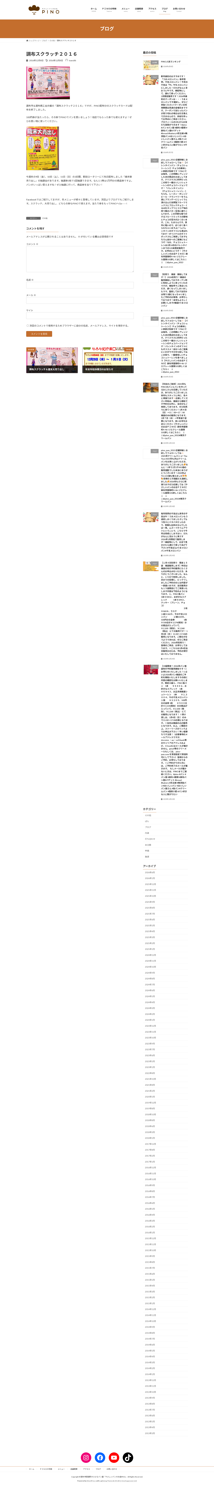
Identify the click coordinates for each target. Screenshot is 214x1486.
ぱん (147, 821)
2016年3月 (150, 1220)
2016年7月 (150, 1197)
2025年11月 (150, 890)
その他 (44, 218)
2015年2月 (150, 1297)
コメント (32, 244)
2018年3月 (150, 1132)
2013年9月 (150, 1398)
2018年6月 (150, 1126)
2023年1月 (150, 1067)
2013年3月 (150, 1433)
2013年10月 (150, 1392)
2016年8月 (150, 1191)
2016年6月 (150, 1203)
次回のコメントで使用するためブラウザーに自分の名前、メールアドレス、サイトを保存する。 (80, 325)
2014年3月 (150, 1362)
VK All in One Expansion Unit (126, 1481)
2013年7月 (150, 1409)
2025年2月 (150, 943)
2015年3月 (150, 1291)
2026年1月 (150, 878)
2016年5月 (150, 1209)
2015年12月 (150, 1238)
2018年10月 (150, 1114)
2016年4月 (150, 1215)
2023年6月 (150, 1055)
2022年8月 (150, 1073)
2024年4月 (150, 1002)
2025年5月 (150, 925)
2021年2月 (150, 1090)
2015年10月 (150, 1250)
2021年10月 (150, 1079)
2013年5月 (150, 1421)
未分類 (148, 845)
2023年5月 (150, 1061)
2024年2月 (150, 1014)
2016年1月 (150, 1232)
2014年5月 (150, 1350)
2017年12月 (150, 1144)
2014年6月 (150, 1344)
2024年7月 (150, 984)
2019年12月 (150, 1102)
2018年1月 (150, 1138)
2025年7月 (150, 913)
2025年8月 (150, 907)
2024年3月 (150, 1008)
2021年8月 (150, 1085)
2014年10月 (150, 1321)
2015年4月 (150, 1285)
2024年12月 (150, 955)
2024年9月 (150, 972)
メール (31, 295)
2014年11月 (150, 1315)
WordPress (91, 1481)
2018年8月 (150, 1120)
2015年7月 (150, 1268)
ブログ (148, 827)
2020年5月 (150, 1096)
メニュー (61, 1469)
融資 (147, 856)
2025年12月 (150, 884)
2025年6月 (150, 919)
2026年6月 (150, 872)
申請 (147, 850)
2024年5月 (150, 996)
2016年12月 (150, 1167)
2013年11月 (150, 1386)
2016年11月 (150, 1173)
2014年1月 (150, 1374)
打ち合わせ (150, 839)
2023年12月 (150, 1026)
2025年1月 (150, 949)
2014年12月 (150, 1309)
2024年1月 (150, 1020)
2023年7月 (150, 1049)
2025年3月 (150, 937)
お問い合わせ (112, 1469)
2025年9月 (150, 902)
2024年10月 (150, 967)
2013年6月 (150, 1415)
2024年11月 (150, 961)
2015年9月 (150, 1256)
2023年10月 (150, 1037)
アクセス (86, 1469)
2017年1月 (150, 1161)
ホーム (31, 1469)
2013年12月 (150, 1380)
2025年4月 (150, 931)
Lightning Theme (106, 1481)
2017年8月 (150, 1150)
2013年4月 (150, 1427)
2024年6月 (150, 990)
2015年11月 (150, 1244)
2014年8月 (150, 1333)
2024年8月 (150, 978)
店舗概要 (73, 1469)
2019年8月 (150, 1108)
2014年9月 (150, 1327)
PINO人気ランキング (171, 61)
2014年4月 (150, 1356)
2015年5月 (150, 1279)
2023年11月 (150, 1031)
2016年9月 (150, 1185)
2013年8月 (150, 1404)
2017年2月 (150, 1156)
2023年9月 (150, 1043)
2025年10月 (150, 896)
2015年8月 (150, 1262)
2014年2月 (150, 1368)
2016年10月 (150, 1179)
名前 (30, 279)
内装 (147, 833)
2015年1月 (150, 1303)
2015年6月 (150, 1274)
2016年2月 (150, 1226)
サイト (29, 310)
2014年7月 (150, 1338)
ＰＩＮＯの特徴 (46, 1469)
